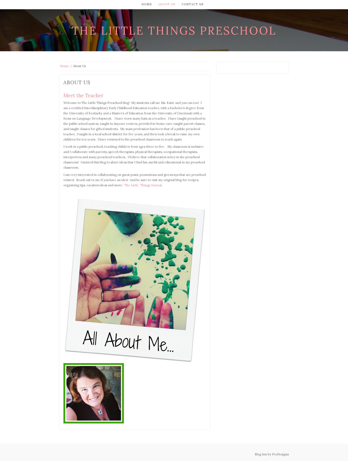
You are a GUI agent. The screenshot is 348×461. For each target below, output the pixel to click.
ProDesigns (280, 454)
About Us (166, 4)
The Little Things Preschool (174, 31)
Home (147, 4)
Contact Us (193, 4)
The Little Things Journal (143, 185)
